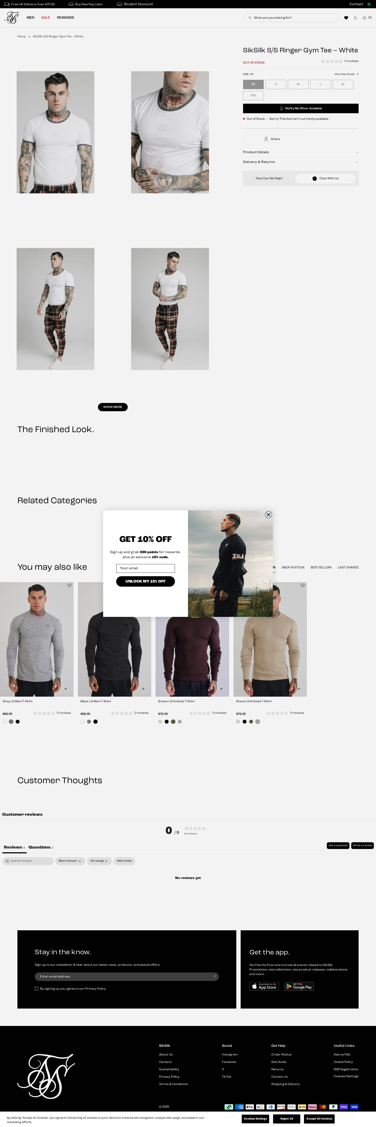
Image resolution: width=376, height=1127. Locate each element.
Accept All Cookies (319, 1118)
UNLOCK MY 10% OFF (146, 581)
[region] (188, 1119)
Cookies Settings (255, 1118)
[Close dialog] (268, 514)
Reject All (286, 1118)
